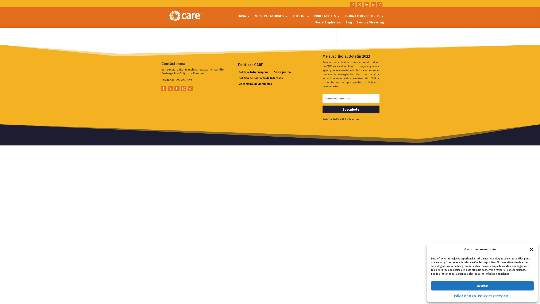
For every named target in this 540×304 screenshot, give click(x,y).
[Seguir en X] (359, 4)
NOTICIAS (299, 16)
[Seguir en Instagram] (373, 4)
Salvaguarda (282, 72)
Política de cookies (465, 295)
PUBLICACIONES (325, 16)
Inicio (242, 16)
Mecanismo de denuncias (255, 84)
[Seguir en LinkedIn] (366, 4)
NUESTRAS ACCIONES (269, 16)
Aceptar (482, 286)
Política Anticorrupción (254, 72)
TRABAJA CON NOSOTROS (362, 16)
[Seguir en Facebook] (352, 4)
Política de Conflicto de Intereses (261, 78)
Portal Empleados (328, 22)
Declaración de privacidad (493, 295)
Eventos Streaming (370, 22)
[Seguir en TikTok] (379, 4)
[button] (531, 249)
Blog (349, 22)
